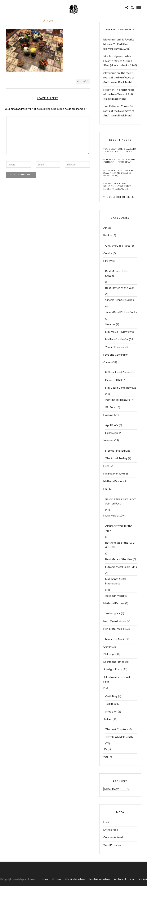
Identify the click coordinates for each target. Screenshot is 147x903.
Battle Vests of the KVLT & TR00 (120, 545)
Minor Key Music (115, 639)
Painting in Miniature (117, 399)
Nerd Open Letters (114, 621)
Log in (106, 822)
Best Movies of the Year (119, 287)
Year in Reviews (114, 347)
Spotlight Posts (112, 669)
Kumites (110, 324)
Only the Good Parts (117, 245)
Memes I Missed (115, 450)
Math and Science (114, 481)
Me (105, 488)
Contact (143, 879)
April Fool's (111, 425)
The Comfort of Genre (119, 197)
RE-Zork (110, 407)
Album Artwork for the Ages (118, 528)
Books (107, 235)
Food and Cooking (114, 354)
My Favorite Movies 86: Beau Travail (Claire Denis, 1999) (119, 173)
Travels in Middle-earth (119, 736)
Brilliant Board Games (118, 372)
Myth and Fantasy (114, 603)
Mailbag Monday (113, 473)
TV (105, 749)
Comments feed (113, 837)
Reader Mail (120, 879)
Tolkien (107, 719)
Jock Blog (111, 703)
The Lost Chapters (116, 729)
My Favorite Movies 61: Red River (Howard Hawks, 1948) (118, 44)
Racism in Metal (114, 595)
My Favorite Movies (116, 339)
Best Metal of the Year (118, 559)
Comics (107, 253)
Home (45, 879)
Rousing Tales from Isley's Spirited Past (120, 501)
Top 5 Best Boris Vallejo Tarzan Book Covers (119, 150)
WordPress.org (112, 845)
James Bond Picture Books (121, 312)
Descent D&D (113, 380)
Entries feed (110, 829)
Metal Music (110, 515)
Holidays (108, 414)
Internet (108, 440)
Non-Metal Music (113, 628)
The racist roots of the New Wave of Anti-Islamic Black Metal (118, 77)
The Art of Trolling (116, 458)
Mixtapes (56, 879)
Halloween (111, 432)
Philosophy (110, 654)
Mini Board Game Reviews (120, 387)
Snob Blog (111, 711)
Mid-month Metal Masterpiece (115, 581)
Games (107, 362)
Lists (106, 465)
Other (107, 646)
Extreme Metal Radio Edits (121, 566)
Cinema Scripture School (120, 299)
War (105, 756)
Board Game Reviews (99, 879)
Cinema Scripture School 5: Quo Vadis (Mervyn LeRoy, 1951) (117, 186)
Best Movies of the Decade (116, 273)
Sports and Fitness (114, 661)
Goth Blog (111, 696)
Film (105, 260)
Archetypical (112, 613)
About (132, 879)
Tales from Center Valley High (118, 679)
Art (105, 227)
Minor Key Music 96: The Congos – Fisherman (119, 160)
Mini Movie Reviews (117, 331)
